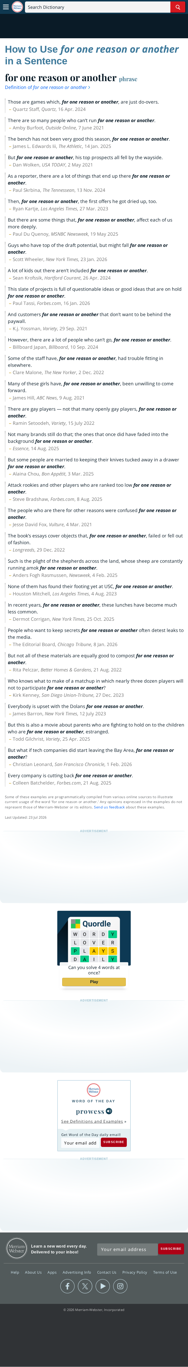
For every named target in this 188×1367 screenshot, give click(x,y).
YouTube (102, 1286)
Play (94, 982)
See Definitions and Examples (92, 1121)
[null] (109, 1111)
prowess (90, 1110)
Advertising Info (78, 1272)
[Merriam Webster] (93, 1090)
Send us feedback (109, 807)
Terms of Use (165, 1272)
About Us (34, 1272)
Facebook (67, 1286)
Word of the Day (93, 1101)
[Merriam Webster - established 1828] (17, 7)
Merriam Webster (16, 1248)
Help (15, 1272)
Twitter (85, 1286)
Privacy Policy (135, 1272)
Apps (52, 1272)
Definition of (46, 87)
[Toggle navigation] (6, 7)
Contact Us (107, 1272)
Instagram (120, 1286)
